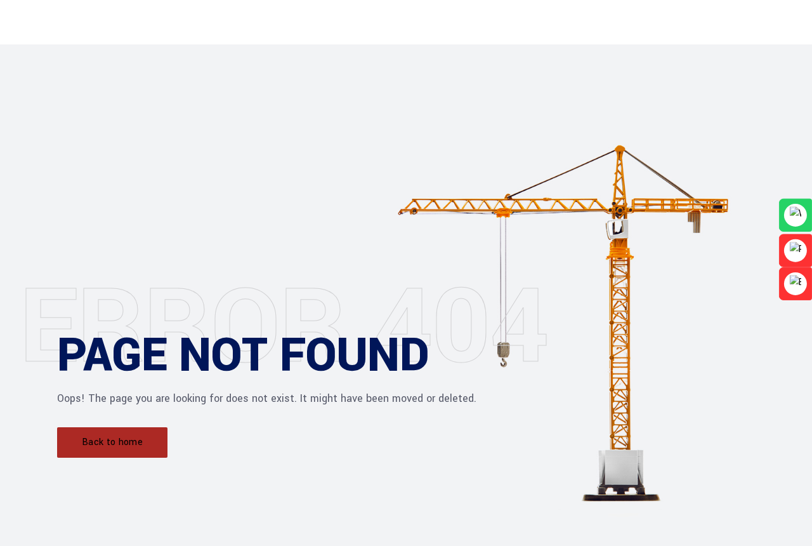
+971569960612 (362, 57)
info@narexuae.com (460, 57)
